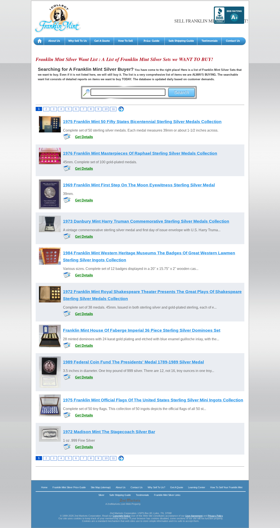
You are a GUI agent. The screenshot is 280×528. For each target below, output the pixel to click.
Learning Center (196, 487)
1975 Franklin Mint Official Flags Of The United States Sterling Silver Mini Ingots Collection (153, 400)
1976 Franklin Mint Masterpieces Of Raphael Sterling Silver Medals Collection (140, 153)
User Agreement (194, 515)
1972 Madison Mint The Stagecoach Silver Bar (109, 431)
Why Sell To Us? (156, 487)
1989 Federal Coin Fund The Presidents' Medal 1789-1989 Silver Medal (133, 362)
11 (113, 109)
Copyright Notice (121, 515)
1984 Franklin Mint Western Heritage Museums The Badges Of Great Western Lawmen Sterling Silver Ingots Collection (149, 256)
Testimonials (142, 495)
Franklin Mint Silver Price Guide (69, 487)
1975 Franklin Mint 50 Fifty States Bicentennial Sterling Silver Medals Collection (142, 121)
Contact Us (137, 487)
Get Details (84, 137)
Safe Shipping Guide (120, 495)
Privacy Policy (215, 515)
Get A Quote (176, 487)
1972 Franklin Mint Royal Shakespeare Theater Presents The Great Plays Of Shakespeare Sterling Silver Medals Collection (152, 295)
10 (106, 109)
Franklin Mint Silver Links (167, 495)
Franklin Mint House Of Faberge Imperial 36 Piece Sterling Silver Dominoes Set (141, 330)
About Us (121, 487)
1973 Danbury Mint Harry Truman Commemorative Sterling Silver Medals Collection (146, 221)
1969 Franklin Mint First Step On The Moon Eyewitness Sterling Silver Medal (139, 185)
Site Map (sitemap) (101, 487)
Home (44, 487)
